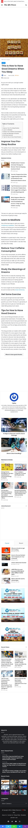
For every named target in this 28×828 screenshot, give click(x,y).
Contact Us (10, 815)
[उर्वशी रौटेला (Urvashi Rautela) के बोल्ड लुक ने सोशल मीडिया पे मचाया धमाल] (6, 572)
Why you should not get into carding (18, 549)
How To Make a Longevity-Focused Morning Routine (20, 473)
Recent (21, 543)
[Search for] (26, 5)
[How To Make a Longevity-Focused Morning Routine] (21, 467)
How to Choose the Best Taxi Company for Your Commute (18, 556)
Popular (7, 543)
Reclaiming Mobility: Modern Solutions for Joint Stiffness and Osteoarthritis (21, 493)
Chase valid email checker (18, 562)
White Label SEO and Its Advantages (18, 579)
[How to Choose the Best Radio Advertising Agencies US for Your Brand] (21, 673)
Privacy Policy (17, 815)
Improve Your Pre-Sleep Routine (11, 128)
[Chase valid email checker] (6, 565)
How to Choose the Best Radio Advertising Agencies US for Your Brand (21, 682)
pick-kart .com (14, 817)
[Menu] (2, 5)
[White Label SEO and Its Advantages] (6, 581)
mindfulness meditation (7, 225)
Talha (5, 75)
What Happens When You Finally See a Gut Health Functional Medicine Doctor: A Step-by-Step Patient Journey (18, 201)
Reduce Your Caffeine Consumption (12, 131)
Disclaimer (23, 815)
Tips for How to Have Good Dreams (12, 137)
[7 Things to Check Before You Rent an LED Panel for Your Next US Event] (5, 792)
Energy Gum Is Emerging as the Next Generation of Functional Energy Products (7, 475)
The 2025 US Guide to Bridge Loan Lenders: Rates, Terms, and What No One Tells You (20, 662)
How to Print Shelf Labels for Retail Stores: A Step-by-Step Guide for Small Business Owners (7, 662)
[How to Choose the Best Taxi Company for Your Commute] (6, 557)
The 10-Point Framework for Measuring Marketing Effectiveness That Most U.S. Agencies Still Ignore (6, 683)
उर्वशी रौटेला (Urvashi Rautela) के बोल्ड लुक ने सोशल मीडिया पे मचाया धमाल (17, 572)
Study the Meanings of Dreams (11, 133)
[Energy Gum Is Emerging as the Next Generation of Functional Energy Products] (7, 467)
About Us (4, 815)
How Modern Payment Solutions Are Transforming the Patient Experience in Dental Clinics (7, 494)
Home (4, 59)
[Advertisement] (14, 23)
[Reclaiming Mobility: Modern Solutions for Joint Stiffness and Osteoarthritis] (21, 485)
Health (8, 59)
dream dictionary (19, 290)
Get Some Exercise (8, 135)
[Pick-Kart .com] (10, 5)
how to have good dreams (14, 354)
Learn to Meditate (7, 129)
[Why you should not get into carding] (6, 550)
